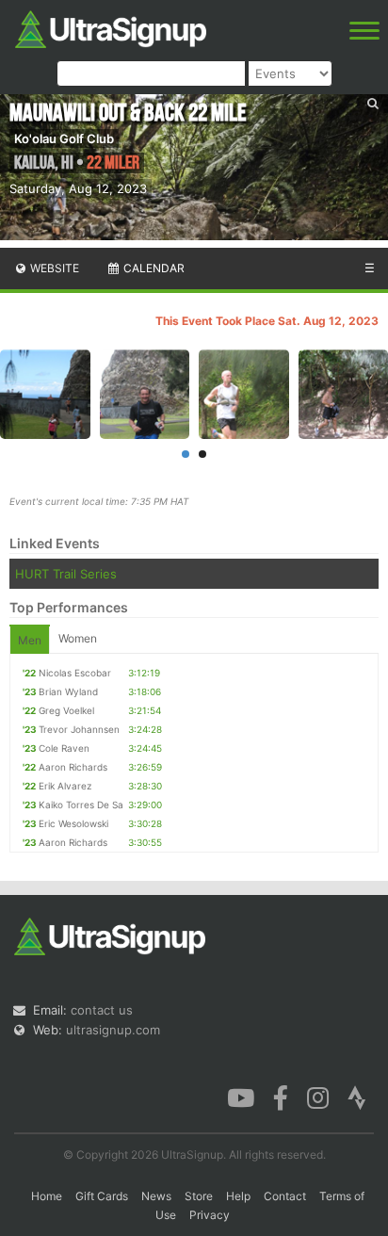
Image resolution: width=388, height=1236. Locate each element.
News (156, 1196)
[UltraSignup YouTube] (240, 1096)
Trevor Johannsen (79, 729)
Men (29, 640)
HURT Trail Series (66, 573)
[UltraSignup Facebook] (281, 1096)
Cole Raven (64, 748)
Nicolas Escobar (75, 672)
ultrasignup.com (113, 1029)
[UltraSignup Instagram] (317, 1096)
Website (53, 268)
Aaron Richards (73, 766)
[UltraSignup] (110, 27)
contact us (102, 1009)
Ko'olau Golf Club (64, 138)
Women (77, 638)
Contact (285, 1196)
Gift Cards (101, 1196)
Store (199, 1196)
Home (46, 1196)
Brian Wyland (68, 691)
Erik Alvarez (65, 785)
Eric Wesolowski (73, 823)
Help (238, 1196)
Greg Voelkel (66, 710)
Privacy (209, 1215)
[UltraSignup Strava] (357, 1096)
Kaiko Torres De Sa (81, 804)
